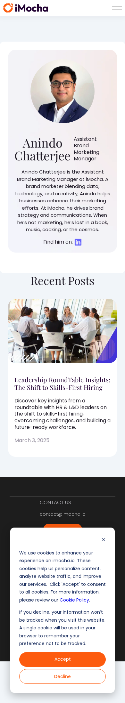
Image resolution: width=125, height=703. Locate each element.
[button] (117, 8)
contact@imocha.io (63, 514)
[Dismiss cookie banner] (103, 541)
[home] (25, 8)
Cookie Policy (74, 600)
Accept (62, 659)
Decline (62, 676)
